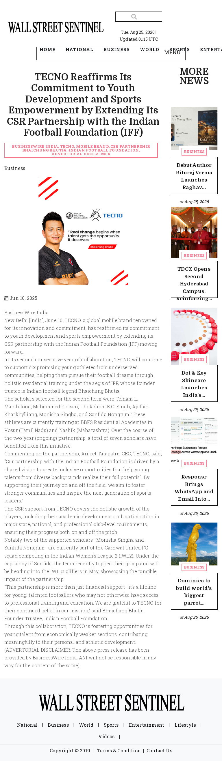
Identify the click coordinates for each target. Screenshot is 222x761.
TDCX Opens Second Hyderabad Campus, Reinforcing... (194, 283)
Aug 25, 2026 (196, 201)
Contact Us (159, 750)
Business (194, 151)
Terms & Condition (119, 750)
